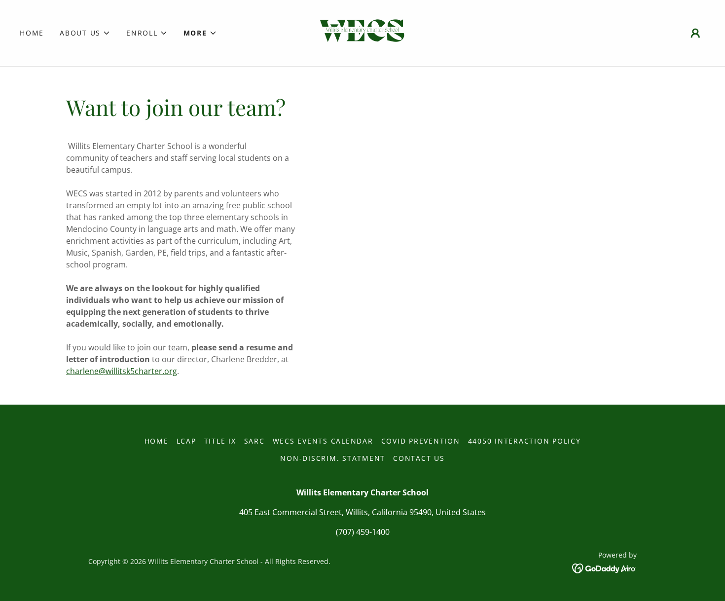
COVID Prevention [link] (420, 441)
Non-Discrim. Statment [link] (332, 458)
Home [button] (157, 441)
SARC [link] (254, 441)
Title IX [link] (220, 441)
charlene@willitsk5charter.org (121, 371)
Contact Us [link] (419, 458)
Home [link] (32, 33)
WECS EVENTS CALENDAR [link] (323, 441)
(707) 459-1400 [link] (363, 531)
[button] (85, 33)
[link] (362, 32)
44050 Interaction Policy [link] (524, 441)
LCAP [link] (186, 441)
